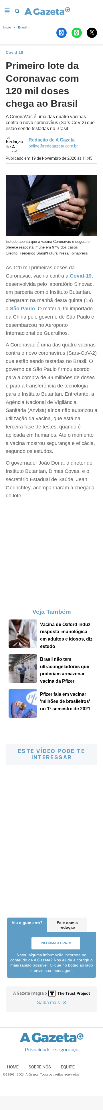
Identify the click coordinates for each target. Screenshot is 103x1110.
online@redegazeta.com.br (53, 146)
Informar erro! (56, 943)
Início (7, 27)
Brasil (22, 27)
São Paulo (22, 308)
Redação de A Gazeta (52, 140)
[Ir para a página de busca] (17, 11)
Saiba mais (49, 1002)
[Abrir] (7, 11)
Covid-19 (80, 276)
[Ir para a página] (45, 11)
